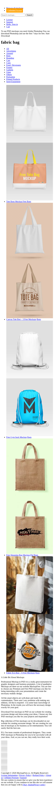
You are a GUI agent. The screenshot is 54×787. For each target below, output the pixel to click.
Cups (8, 63)
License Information (9, 775)
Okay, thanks (28, 785)
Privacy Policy (25, 775)
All (7, 49)
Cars (8, 60)
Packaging (10, 77)
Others (9, 74)
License (9, 20)
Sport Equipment (13, 81)
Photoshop (14, 33)
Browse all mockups (14, 8)
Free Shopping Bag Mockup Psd (19, 555)
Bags (8, 56)
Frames (9, 67)
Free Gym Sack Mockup (16, 437)
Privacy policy (39, 785)
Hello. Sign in (12, 24)
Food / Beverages (13, 65)
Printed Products (13, 79)
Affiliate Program (11, 778)
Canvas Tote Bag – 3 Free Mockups (21, 319)
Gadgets (9, 70)
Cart (8, 27)
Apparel (9, 53)
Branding (10, 58)
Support (9, 22)
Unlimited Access (14, 10)
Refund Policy (39, 775)
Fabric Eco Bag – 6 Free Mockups (20, 673)
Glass (8, 72)
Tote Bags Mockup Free (16, 201)
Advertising (11, 51)
